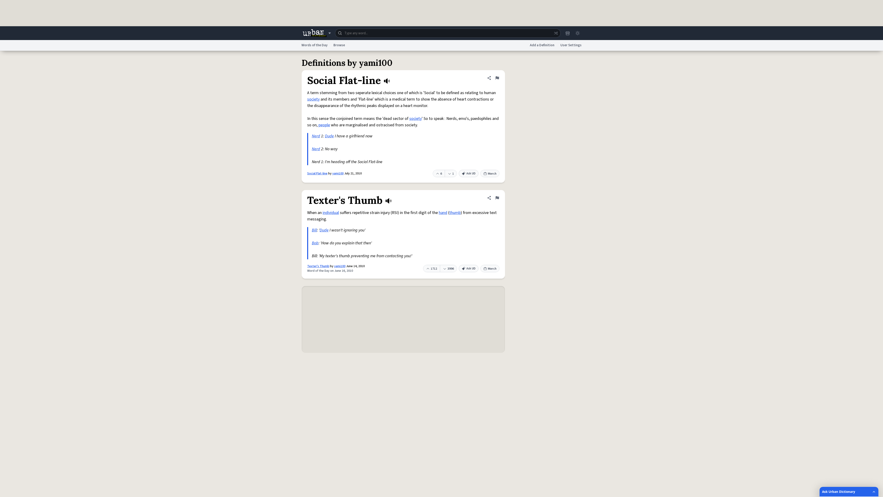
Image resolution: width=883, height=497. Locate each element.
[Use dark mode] (577, 33)
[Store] (567, 33)
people (324, 125)
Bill (314, 230)
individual (331, 213)
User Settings (571, 45)
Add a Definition (542, 45)
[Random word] (556, 33)
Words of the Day (314, 45)
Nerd (316, 136)
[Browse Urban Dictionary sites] (316, 33)
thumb (455, 213)
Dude (329, 136)
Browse (339, 45)
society (313, 99)
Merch (492, 173)
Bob (315, 243)
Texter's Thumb (318, 266)
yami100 (338, 173)
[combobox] (448, 33)
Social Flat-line (317, 173)
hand (443, 213)
